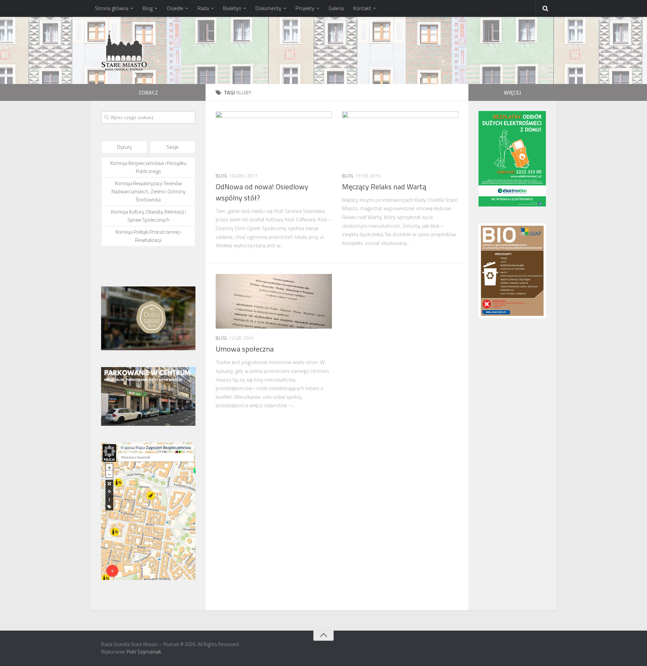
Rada (203, 8)
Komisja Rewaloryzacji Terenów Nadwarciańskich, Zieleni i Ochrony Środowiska (148, 191)
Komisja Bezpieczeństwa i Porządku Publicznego (148, 167)
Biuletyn (232, 8)
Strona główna (111, 8)
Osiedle (175, 8)
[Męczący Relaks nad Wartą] (400, 138)
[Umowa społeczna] (274, 301)
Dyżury (124, 147)
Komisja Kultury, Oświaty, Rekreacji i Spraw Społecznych (148, 216)
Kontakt (362, 8)
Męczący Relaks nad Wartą (384, 186)
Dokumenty (268, 8)
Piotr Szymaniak (144, 652)
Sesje (172, 147)
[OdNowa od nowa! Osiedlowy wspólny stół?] (274, 138)
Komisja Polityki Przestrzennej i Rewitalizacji (148, 236)
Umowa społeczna (245, 349)
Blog (148, 8)
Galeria (336, 8)
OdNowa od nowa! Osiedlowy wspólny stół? (262, 192)
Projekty (305, 8)
